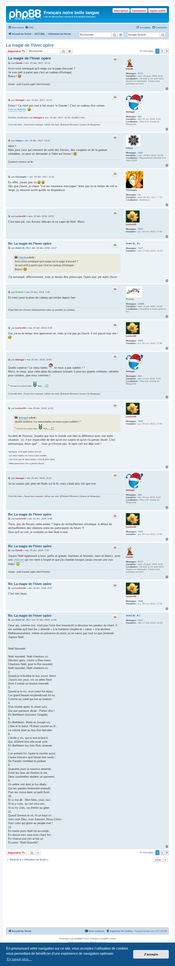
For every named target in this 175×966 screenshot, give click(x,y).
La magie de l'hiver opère (30, 45)
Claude (129, 69)
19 (139, 194)
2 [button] (162, 51)
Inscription (121, 11)
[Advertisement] (87, 895)
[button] (167, 51)
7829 (140, 229)
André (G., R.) (133, 243)
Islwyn (129, 148)
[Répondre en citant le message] (115, 59)
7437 (140, 248)
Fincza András (17, 109)
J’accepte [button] (151, 954)
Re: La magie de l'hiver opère (29, 243)
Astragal (130, 112)
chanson (18, 559)
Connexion (139, 11)
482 (140, 116)
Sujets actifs (157, 11)
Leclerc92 (131, 224)
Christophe (131, 190)
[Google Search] (162, 34)
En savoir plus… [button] (19, 959)
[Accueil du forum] (25, 14)
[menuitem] (29, 27)
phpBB (77, 938)
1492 (140, 153)
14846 (141, 304)
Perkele (130, 299)
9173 (140, 73)
